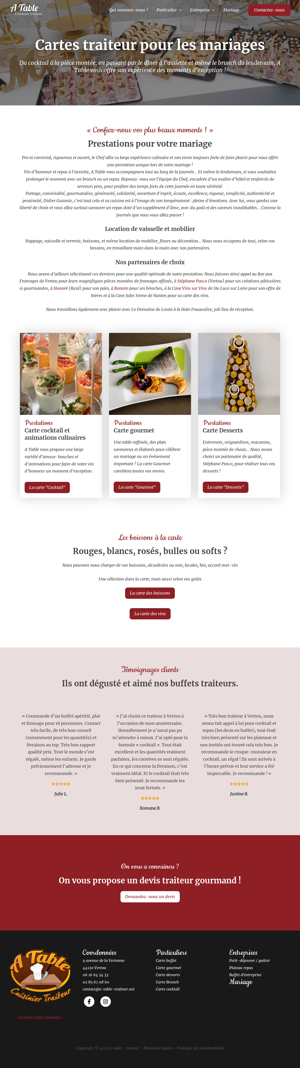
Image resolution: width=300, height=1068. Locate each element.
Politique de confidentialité (200, 1048)
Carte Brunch (167, 982)
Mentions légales (158, 1048)
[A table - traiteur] (27, 9)
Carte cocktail (168, 989)
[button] (179, 10)
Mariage (231, 10)
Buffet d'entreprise (245, 974)
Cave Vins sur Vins (189, 288)
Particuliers (171, 953)
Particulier (167, 10)
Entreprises (243, 953)
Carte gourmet (168, 967)
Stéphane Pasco (192, 281)
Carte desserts (168, 974)
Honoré (60, 288)
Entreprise (200, 10)
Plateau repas (241, 967)
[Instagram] (105, 1001)
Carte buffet (166, 960)
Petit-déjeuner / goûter (249, 960)
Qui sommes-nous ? (128, 10)
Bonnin (121, 288)
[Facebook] (89, 1001)
